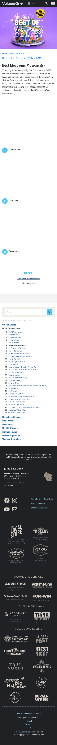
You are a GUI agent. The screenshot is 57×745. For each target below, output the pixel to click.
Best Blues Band (13, 340)
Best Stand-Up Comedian (16, 405)
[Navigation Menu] (53, 3)
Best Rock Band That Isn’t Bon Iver (19, 399)
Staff (18, 713)
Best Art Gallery (13, 335)
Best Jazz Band (13, 364)
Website (28, 724)
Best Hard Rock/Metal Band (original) (20, 356)
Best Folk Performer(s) (15, 351)
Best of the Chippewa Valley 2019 (22, 58)
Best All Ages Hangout (15, 332)
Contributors (27, 713)
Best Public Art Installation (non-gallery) (21, 396)
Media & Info (7, 424)
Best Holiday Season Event (16, 362)
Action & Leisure (9, 325)
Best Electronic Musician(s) (17, 345)
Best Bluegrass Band (14, 337)
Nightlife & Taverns (10, 428)
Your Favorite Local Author (16, 413)
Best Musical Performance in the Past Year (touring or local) (27, 386)
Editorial (28, 721)
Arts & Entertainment (11, 328)
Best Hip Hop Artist (14, 359)
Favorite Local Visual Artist (16, 410)
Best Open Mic (12, 391)
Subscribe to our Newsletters (42, 499)
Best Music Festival (14, 383)
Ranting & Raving (9, 432)
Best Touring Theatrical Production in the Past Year (24, 407)
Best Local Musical (14, 375)
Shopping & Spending (11, 439)
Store (28, 727)
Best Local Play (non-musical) (17, 378)
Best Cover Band (13, 343)
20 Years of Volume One (40, 508)
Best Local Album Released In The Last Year (22, 367)
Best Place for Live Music (16, 394)
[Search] (46, 3)
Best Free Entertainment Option (18, 353)
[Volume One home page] (13, 4)
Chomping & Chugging (12, 417)
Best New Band (13, 388)
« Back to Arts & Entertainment (14, 53)
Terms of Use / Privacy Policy (25, 732)
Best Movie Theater (14, 380)
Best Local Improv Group (16, 372)
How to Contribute (38, 503)
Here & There (7, 421)
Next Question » (28, 283)
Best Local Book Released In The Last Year (22, 370)
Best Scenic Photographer (16, 402)
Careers (37, 713)
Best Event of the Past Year (28, 278)
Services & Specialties (11, 435)
